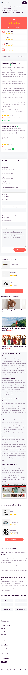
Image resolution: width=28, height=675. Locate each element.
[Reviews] (6, 2)
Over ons (3, 628)
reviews (8, 588)
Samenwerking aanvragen (7, 650)
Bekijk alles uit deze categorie (14, 291)
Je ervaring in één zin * (7, 220)
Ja (4, 196)
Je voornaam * (5, 199)
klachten (17, 437)
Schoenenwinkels (17, 6)
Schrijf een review (23, 56)
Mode (11, 6)
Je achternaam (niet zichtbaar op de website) (12, 207)
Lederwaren (7, 605)
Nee (8, 196)
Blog (2, 637)
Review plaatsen (20, 249)
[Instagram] (6, 661)
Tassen (21, 605)
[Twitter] (4, 661)
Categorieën (5, 6)
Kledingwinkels (7, 600)
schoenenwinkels (5, 573)
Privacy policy (23, 669)
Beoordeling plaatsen (6, 648)
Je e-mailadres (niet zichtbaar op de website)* (12, 187)
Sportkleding (7, 609)
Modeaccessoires (21, 609)
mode (24, 570)
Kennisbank (4, 634)
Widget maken (4, 653)
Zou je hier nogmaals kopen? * (9, 215)
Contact (3, 631)
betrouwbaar (19, 420)
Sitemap (3, 640)
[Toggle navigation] (24, 2)
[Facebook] (2, 661)
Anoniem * (4, 194)
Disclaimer (16, 669)
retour (18, 432)
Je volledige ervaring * (7, 228)
